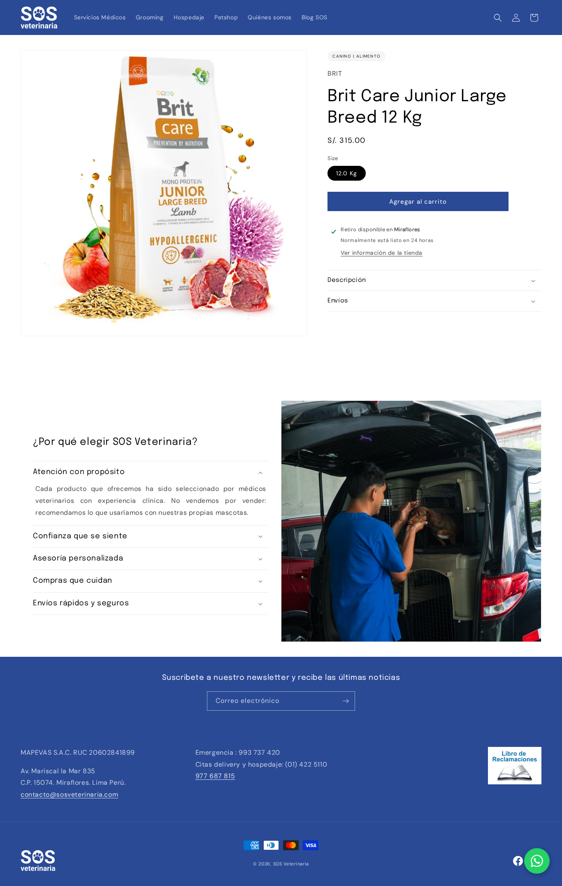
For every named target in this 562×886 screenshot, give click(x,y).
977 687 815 (215, 776)
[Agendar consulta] (537, 861)
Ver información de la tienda (382, 252)
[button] (498, 18)
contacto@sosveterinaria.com (69, 794)
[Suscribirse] (346, 701)
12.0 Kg (346, 173)
